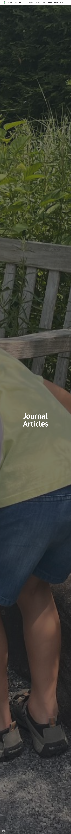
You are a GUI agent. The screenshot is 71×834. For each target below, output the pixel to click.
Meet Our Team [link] (40, 3)
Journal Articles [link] (53, 3)
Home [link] (31, 3)
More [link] (62, 3)
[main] (35, 419)
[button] (69, 2)
